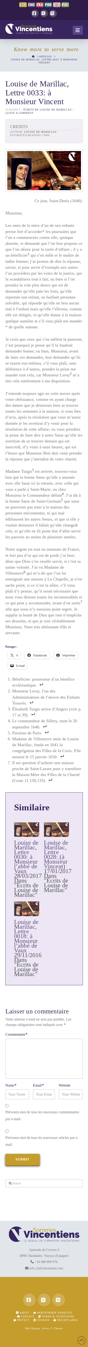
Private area (67, 1320)
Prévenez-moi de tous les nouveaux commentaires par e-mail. (42, 1115)
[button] (78, 30)
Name (10, 1085)
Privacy (23, 1320)
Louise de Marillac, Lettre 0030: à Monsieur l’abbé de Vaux (26, 856)
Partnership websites (54, 1312)
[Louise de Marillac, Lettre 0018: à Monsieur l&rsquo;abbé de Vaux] (26, 908)
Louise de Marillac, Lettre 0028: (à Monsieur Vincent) (56, 854)
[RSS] (53, 13)
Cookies (43, 1320)
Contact (27, 1316)
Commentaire (16, 1034)
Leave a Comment (19, 113)
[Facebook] (35, 13)
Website (64, 1085)
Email (38, 1085)
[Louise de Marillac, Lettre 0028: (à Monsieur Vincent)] (56, 829)
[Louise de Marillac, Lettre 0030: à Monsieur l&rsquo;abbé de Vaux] (26, 829)
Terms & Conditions (57, 1316)
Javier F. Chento (52, 1328)
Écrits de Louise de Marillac (47, 109)
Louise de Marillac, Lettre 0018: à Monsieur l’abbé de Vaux (26, 936)
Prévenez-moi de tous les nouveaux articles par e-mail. (41, 1141)
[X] (44, 13)
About (24, 1312)
